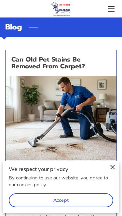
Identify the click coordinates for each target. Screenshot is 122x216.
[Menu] (110, 9)
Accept (61, 200)
